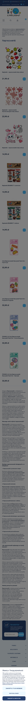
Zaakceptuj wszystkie (14, 698)
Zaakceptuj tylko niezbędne (14, 688)
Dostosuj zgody (14, 693)
